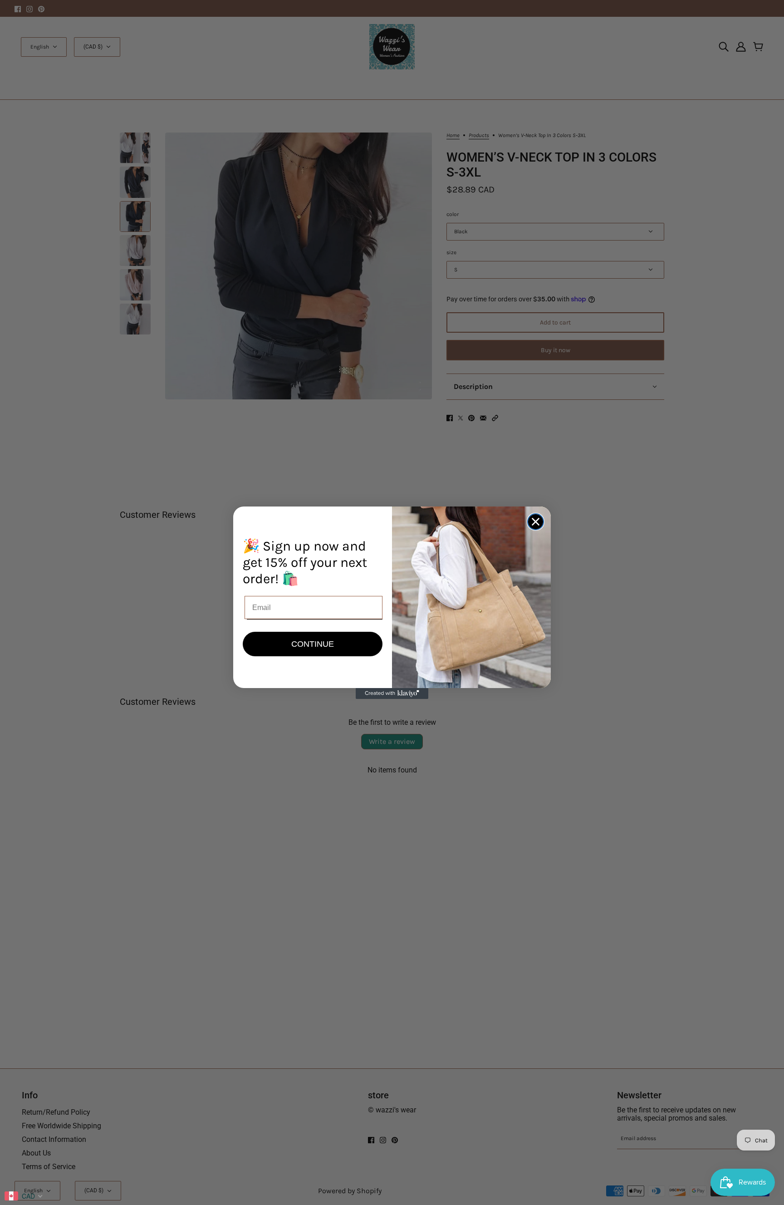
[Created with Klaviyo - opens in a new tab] (392, 693)
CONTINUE (312, 644)
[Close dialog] (536, 522)
